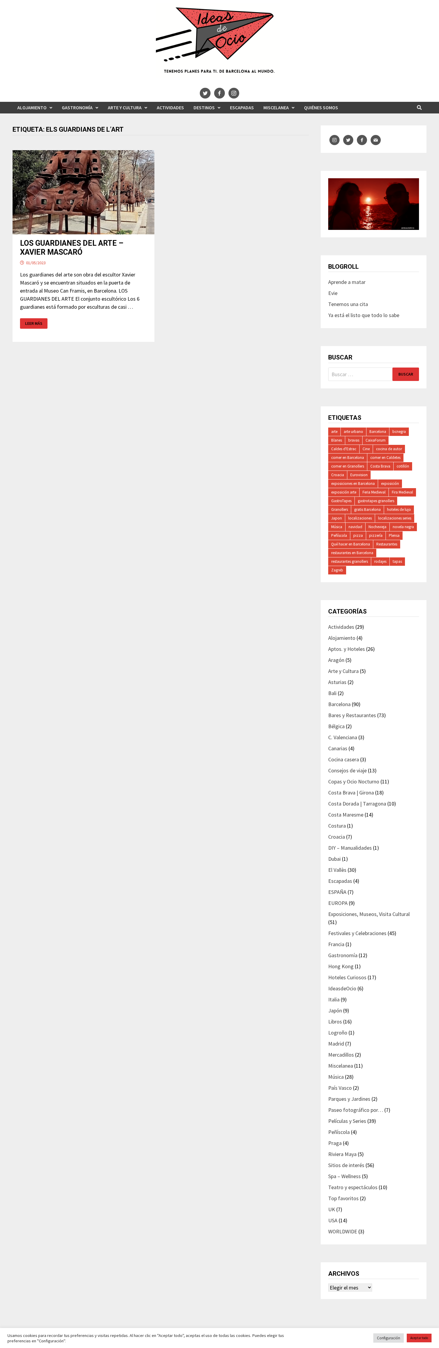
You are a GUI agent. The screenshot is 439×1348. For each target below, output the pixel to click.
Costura (337, 825)
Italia (334, 999)
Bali (332, 693)
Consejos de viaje (347, 770)
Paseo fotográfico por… (355, 1109)
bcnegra (399, 431)
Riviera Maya (342, 1154)
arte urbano (353, 431)
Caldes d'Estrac (343, 448)
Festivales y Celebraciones (357, 933)
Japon (336, 518)
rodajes (380, 561)
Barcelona (377, 431)
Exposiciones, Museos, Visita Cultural (369, 914)
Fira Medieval (402, 492)
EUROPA (338, 903)
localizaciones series (394, 518)
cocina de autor (389, 448)
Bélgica (336, 726)
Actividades (170, 107)
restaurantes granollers (349, 561)
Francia (336, 944)
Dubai (334, 858)
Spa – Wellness (344, 1176)
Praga (335, 1143)
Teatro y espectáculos (352, 1187)
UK (331, 1209)
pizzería (376, 535)
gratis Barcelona (367, 509)
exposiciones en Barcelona (353, 483)
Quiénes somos (321, 107)
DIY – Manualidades (350, 847)
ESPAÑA (337, 892)
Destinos (204, 107)
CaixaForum (376, 440)
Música (336, 526)
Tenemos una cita (348, 304)
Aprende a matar (347, 282)
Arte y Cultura (125, 107)
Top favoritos (343, 1198)
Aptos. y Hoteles (346, 648)
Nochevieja (377, 526)
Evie (332, 293)
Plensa (394, 535)
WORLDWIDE (342, 1231)
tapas (397, 561)
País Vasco (340, 1087)
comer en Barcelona (347, 457)
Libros (335, 1021)
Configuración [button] (388, 1338)
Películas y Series (347, 1121)
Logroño (337, 1032)
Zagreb (337, 570)
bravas (353, 440)
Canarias (337, 748)
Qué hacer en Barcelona (350, 544)
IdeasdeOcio (342, 988)
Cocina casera (343, 759)
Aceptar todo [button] (419, 1338)
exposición (390, 483)
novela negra (403, 526)
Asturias (337, 682)
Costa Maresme (345, 814)
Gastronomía (77, 107)
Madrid (336, 1043)
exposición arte (343, 492)
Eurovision (359, 474)
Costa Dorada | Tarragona (357, 803)
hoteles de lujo (399, 509)
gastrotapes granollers (376, 500)
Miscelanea (276, 107)
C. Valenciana (342, 737)
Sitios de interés (346, 1165)
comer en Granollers (347, 466)
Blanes (336, 440)
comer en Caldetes (385, 457)
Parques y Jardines (349, 1098)
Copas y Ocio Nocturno (353, 781)
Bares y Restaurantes (352, 715)
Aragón (336, 660)
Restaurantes (386, 544)
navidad (355, 526)
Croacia (337, 474)
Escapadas (242, 107)
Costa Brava (380, 466)
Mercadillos (341, 1054)
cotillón (403, 466)
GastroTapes (341, 500)
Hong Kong (341, 966)
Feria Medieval (374, 492)
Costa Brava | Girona (351, 792)
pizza (358, 535)
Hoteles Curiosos (347, 977)
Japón (335, 1010)
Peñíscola (339, 535)
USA (332, 1220)
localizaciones (360, 518)
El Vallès (337, 869)
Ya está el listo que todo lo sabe (363, 315)
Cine (366, 448)
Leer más (36, 323)
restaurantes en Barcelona (352, 552)
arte (334, 431)
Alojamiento (32, 107)
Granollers (339, 509)
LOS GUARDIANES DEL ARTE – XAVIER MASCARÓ (71, 247)
